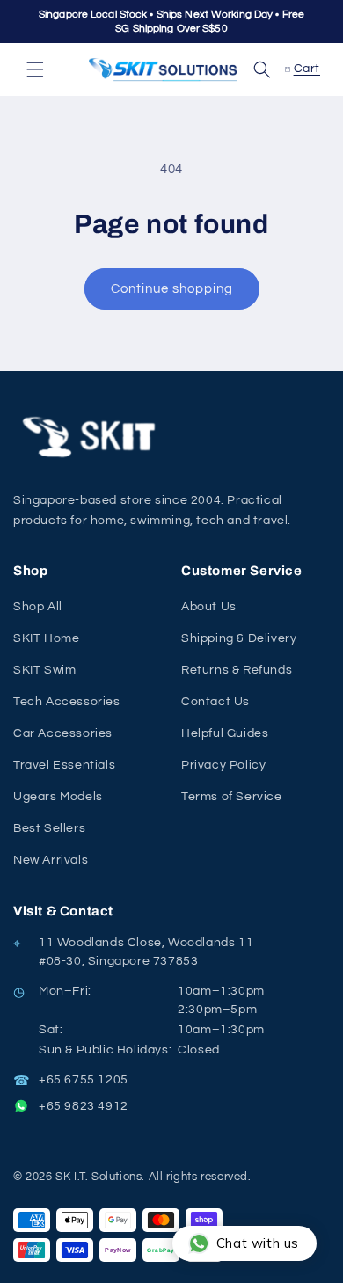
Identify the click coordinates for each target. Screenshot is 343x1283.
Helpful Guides (224, 733)
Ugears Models (58, 797)
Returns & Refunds (236, 670)
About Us (209, 607)
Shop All (37, 607)
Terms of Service (231, 797)
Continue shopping (172, 288)
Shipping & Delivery (238, 638)
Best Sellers (49, 828)
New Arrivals (50, 860)
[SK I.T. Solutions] (92, 437)
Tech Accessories (66, 702)
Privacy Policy (223, 765)
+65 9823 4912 (83, 1106)
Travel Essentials (64, 765)
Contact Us (215, 702)
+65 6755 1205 (83, 1080)
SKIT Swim (44, 670)
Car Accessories (63, 733)
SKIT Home (46, 638)
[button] (35, 69)
